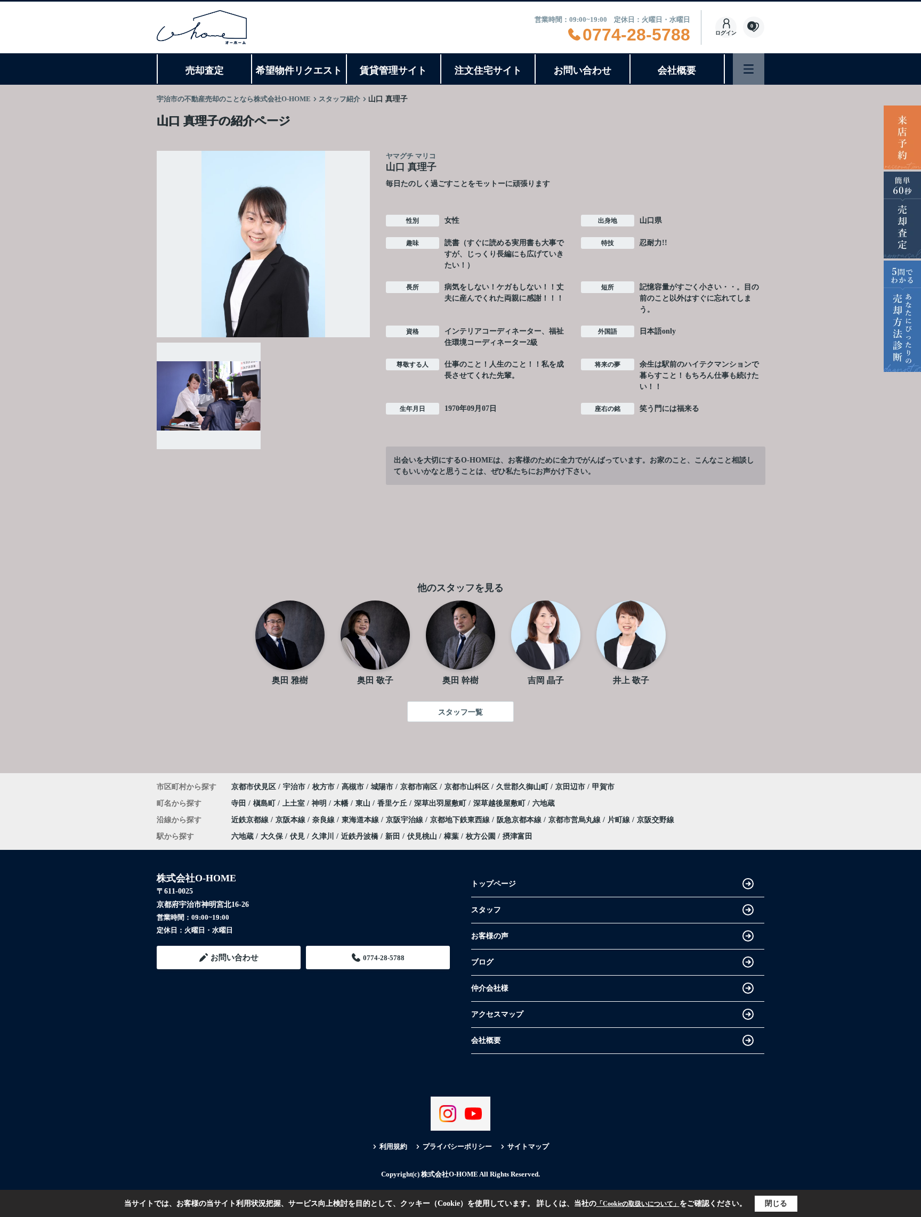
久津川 (323, 836)
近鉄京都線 (251, 820)
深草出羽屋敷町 (441, 803)
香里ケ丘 (393, 803)
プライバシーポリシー (457, 1146)
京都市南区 (419, 787)
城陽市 (382, 787)
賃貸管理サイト (393, 70)
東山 (364, 803)
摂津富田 (517, 836)
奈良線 (324, 820)
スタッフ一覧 (460, 712)
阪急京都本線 (520, 820)
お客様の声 (489, 936)
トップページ (493, 884)
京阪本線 (292, 820)
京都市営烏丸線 (575, 820)
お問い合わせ (582, 70)
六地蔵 (543, 803)
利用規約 (393, 1146)
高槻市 (353, 787)
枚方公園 (481, 836)
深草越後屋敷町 (500, 803)
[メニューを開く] (748, 69)
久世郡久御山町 (522, 787)
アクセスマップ (497, 1014)
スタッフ (486, 910)
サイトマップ (528, 1146)
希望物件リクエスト (299, 70)
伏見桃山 (422, 836)
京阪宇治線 (405, 820)
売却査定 (204, 70)
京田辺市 (570, 787)
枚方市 (323, 787)
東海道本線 (361, 820)
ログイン (726, 33)
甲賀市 (603, 787)
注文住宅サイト (488, 70)
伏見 (297, 836)
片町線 (620, 820)
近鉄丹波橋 (359, 836)
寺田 (239, 803)
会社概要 (677, 70)
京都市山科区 (467, 787)
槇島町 (265, 803)
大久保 (272, 836)
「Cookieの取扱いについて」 (638, 1203)
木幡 (342, 803)
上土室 (294, 803)
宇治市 (294, 787)
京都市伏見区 (253, 787)
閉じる (776, 1203)
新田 (392, 836)
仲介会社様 (489, 988)
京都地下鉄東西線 (461, 820)
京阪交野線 (655, 820)
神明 (320, 803)
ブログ (482, 962)
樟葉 (451, 836)
